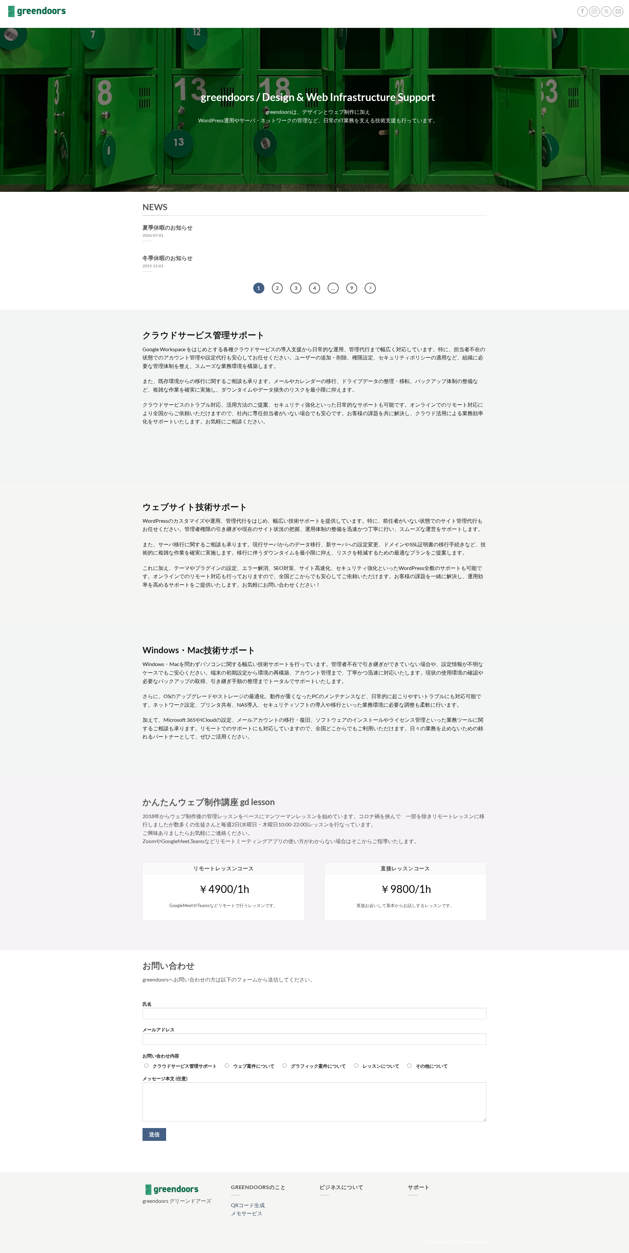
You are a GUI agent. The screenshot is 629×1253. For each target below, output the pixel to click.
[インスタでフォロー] (594, 11)
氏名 (147, 1004)
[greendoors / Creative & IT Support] (37, 11)
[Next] (370, 288)
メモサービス (246, 1213)
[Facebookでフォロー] (582, 11)
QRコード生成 (248, 1205)
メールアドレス (159, 1029)
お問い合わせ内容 (161, 1056)
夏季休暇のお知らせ (168, 227)
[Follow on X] (606, 11)
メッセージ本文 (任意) (165, 1078)
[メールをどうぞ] (618, 11)
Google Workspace (164, 349)
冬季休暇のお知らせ (168, 258)
